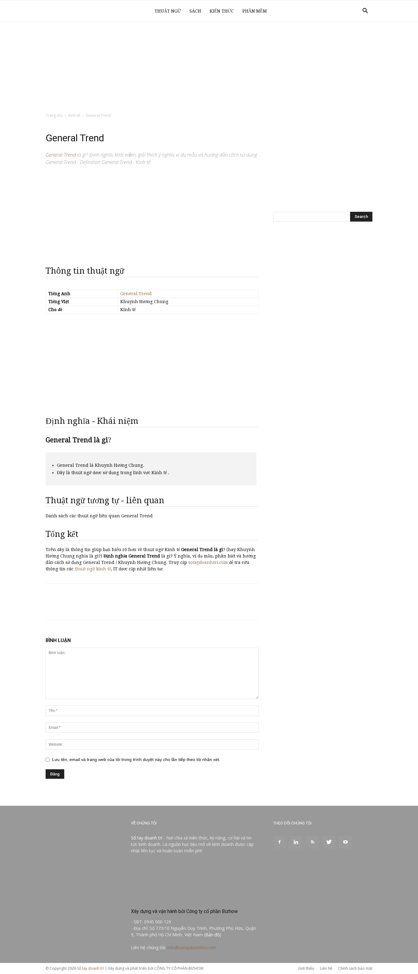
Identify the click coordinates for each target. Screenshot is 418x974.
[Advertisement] (209, 67)
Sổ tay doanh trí (146, 838)
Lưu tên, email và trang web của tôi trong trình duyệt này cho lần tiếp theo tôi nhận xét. (136, 759)
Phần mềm (254, 11)
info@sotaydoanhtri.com (191, 947)
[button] (365, 11)
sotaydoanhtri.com (208, 562)
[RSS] (312, 842)
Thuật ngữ (168, 11)
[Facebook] (279, 842)
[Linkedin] (296, 842)
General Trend (136, 293)
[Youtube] (345, 842)
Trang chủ (54, 115)
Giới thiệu (306, 968)
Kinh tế (74, 115)
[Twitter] (329, 842)
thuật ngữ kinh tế (93, 568)
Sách (195, 11)
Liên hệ (326, 968)
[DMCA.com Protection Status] (177, 898)
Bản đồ (212, 935)
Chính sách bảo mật (355, 968)
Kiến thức (222, 11)
